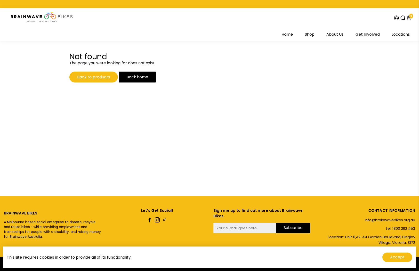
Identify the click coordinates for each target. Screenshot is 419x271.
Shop (309, 34)
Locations (401, 34)
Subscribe (293, 227)
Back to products (93, 77)
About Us (335, 34)
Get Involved (367, 34)
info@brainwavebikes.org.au (390, 219)
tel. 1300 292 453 (400, 228)
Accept (397, 257)
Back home (137, 77)
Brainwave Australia (26, 236)
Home (287, 34)
